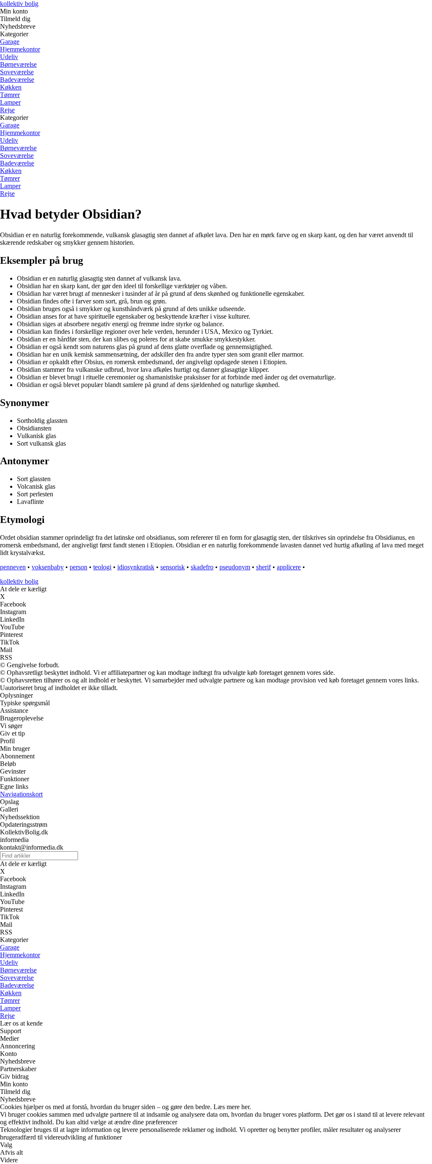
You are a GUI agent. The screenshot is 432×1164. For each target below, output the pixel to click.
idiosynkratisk (135, 567)
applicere (289, 567)
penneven (13, 567)
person (78, 567)
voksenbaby (48, 567)
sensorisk (172, 567)
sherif (263, 567)
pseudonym (234, 567)
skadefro (202, 567)
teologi (102, 567)
